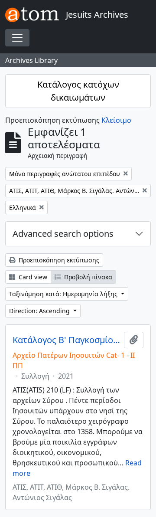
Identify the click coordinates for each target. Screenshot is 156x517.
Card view (32, 277)
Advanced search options (63, 233)
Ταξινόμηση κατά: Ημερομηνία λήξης (64, 294)
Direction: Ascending (40, 311)
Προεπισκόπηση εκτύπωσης (58, 260)
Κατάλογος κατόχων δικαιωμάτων (78, 91)
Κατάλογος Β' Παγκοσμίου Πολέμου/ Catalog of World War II (66, 340)
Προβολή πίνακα (87, 277)
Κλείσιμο (116, 120)
